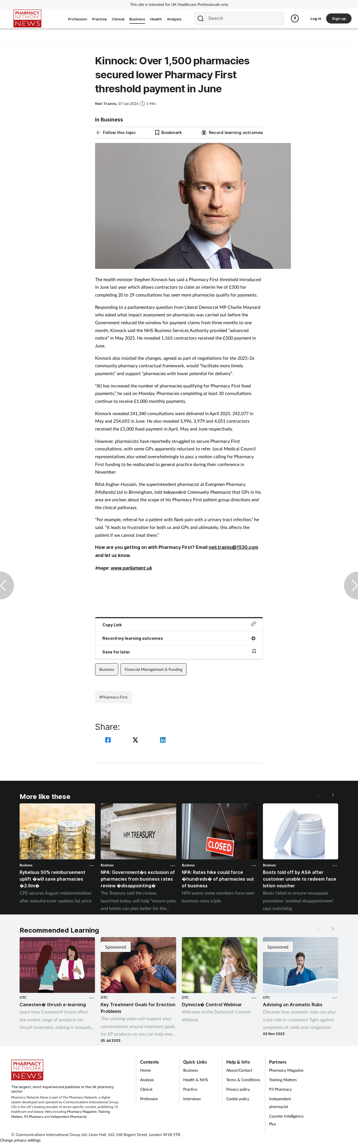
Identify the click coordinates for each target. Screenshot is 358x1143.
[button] (332, 795)
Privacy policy (238, 1089)
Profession (149, 1098)
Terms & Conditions (243, 1079)
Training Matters (283, 1079)
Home (145, 1070)
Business (106, 669)
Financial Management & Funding (153, 669)
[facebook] (109, 740)
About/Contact (239, 1070)
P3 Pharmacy (33, 1116)
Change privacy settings (20, 1140)
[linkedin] (163, 740)
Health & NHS (195, 1079)
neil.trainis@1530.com (233, 547)
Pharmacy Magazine (81, 1111)
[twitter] (136, 740)
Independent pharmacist (280, 1102)
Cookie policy (237, 1098)
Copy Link (112, 624)
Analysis (147, 1079)
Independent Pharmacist (68, 1116)
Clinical (146, 1089)
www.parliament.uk (131, 568)
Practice (190, 1089)
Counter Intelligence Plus (286, 1120)
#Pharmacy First (113, 697)
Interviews (192, 1098)
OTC (23, 997)
